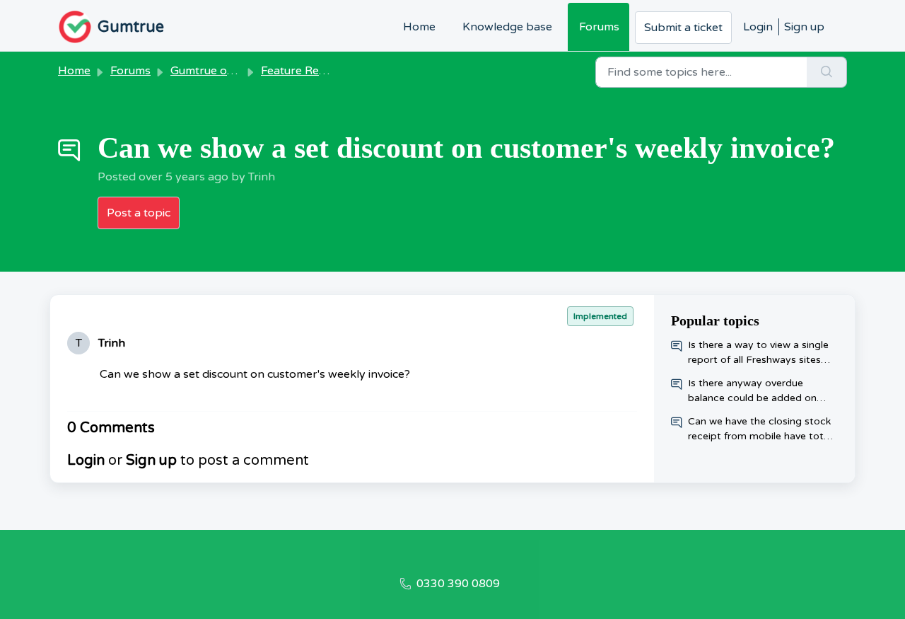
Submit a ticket (683, 28)
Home (419, 27)
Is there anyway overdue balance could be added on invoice (752, 391)
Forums (599, 27)
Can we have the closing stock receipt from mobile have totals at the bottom (762, 429)
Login (758, 27)
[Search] (827, 72)
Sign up (804, 27)
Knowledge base (507, 27)
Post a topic (138, 213)
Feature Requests (307, 71)
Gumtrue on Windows (228, 71)
